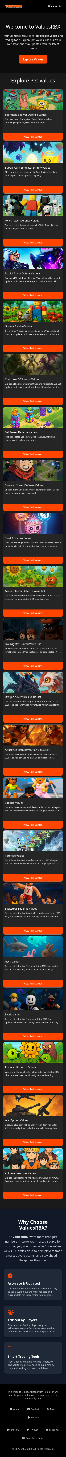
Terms (53, 1409)
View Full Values (33, 136)
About (16, 1409)
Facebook (54, 1429)
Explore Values (33, 59)
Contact (35, 1409)
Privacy (35, 1417)
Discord (15, 1429)
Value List (56, 6)
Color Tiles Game (35, 1438)
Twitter (34, 1429)
